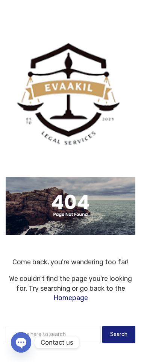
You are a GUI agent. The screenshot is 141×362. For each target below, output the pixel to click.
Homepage (70, 298)
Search (118, 334)
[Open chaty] (21, 342)
